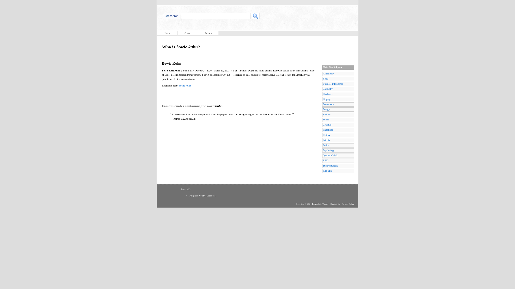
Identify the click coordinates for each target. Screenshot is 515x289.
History (326, 135)
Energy (326, 109)
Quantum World (330, 155)
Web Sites (327, 170)
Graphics (327, 124)
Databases (328, 94)
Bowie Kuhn (185, 85)
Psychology (328, 150)
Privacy (208, 33)
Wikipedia (193, 196)
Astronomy (328, 73)
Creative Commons (207, 196)
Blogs (326, 78)
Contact (188, 33)
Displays (327, 99)
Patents (326, 140)
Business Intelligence (333, 83)
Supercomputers (330, 165)
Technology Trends (320, 204)
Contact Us (335, 204)
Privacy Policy (348, 204)
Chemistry (328, 89)
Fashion (327, 114)
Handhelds (328, 129)
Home (167, 33)
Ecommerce (328, 104)
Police (326, 145)
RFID (326, 160)
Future (326, 119)
